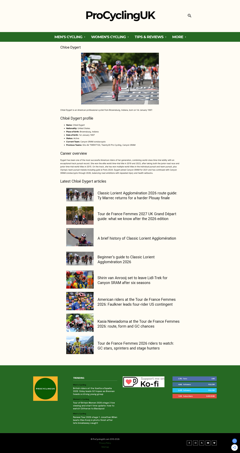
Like (213, 379)
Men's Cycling (79, 385)
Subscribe (210, 396)
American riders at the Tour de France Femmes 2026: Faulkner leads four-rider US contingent (137, 302)
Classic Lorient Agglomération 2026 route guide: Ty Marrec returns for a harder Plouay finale (137, 195)
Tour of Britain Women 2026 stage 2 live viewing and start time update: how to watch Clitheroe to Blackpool (94, 406)
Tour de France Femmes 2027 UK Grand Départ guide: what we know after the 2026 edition (137, 216)
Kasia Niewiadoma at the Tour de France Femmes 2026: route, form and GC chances (139, 324)
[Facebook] (189, 443)
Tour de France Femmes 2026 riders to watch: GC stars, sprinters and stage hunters (136, 345)
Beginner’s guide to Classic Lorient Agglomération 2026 (126, 259)
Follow (211, 384)
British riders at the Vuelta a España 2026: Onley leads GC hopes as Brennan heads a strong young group (94, 391)
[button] (189, 16)
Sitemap (105, 447)
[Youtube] (208, 443)
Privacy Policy (105, 443)
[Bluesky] (214, 443)
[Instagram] (195, 443)
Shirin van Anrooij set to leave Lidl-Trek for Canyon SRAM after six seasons (133, 280)
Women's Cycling (81, 399)
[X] (201, 443)
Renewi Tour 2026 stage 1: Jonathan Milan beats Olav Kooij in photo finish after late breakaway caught (95, 420)
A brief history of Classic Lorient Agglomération (137, 238)
